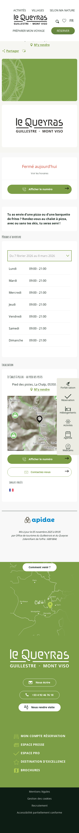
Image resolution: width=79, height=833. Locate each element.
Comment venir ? (40, 567)
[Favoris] (65, 20)
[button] (56, 20)
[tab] (36, 256)
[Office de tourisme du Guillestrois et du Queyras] (30, 21)
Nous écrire (43, 682)
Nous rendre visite (43, 707)
